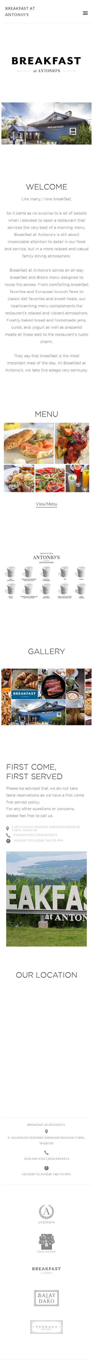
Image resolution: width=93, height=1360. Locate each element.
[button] (85, 12)
